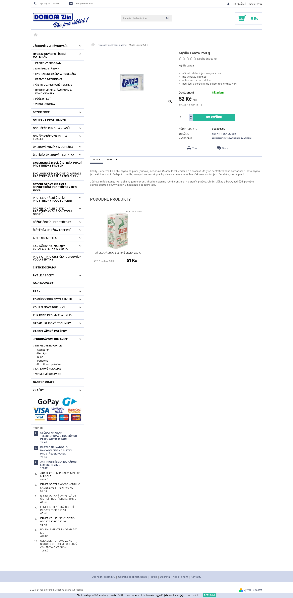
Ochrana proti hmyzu (49, 120)
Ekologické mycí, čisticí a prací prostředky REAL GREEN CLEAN (57, 175)
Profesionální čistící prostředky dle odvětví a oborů (52, 211)
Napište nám (180, 577)
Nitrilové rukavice (48, 345)
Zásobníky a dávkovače (50, 46)
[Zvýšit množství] (191, 115)
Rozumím (209, 595)
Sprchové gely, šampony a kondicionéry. (53, 92)
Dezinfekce (41, 112)
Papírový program (48, 63)
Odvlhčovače (43, 283)
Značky (38, 390)
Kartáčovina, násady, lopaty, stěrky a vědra (50, 247)
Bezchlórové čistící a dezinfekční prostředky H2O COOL (55, 187)
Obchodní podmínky (103, 577)
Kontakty (196, 577)
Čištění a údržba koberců (52, 230)
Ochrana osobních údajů (132, 577)
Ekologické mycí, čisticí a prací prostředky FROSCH (57, 164)
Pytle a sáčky (43, 275)
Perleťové (42, 360)
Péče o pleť (43, 98)
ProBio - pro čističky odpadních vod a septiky (57, 258)
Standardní (43, 349)
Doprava (165, 577)
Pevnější (42, 353)
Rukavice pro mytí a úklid (52, 315)
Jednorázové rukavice (50, 339)
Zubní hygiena (45, 104)
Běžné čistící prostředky (52, 222)
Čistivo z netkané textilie (53, 84)
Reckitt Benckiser (224, 133)
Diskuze (112, 159)
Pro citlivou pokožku (49, 364)
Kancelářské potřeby (50, 331)
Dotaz (226, 148)
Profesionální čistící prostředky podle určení (52, 199)
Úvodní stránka (36, 35)
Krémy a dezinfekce (49, 79)
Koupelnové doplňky (49, 307)
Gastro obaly (43, 382)
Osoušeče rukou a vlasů (51, 128)
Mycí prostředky (47, 68)
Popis (96, 159)
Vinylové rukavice (48, 374)
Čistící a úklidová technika (53, 154)
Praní (37, 291)
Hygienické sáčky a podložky (56, 73)
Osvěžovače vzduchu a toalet (50, 137)
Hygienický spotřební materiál (49, 55)
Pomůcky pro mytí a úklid (52, 299)
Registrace (255, 4)
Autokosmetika (45, 238)
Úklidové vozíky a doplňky (53, 146)
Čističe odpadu (44, 267)
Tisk (194, 148)
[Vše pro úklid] (61, 20)
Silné (40, 356)
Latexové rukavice (48, 368)
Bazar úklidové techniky (52, 323)
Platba (153, 577)
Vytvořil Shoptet (253, 589)
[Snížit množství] (191, 119)
